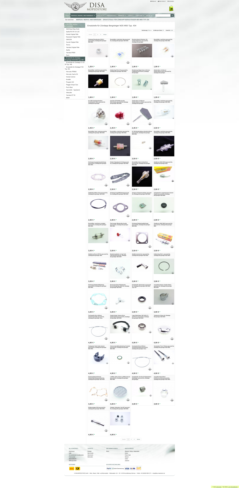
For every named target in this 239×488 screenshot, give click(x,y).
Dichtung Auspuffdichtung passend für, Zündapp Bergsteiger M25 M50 (119, 193)
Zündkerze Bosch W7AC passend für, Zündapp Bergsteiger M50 (98, 254)
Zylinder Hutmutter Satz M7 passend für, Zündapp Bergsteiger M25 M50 (119, 408)
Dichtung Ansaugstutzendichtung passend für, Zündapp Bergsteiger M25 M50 (97, 163)
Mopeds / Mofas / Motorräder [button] (82, 15)
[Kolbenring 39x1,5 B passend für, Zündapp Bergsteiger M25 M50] (120, 81)
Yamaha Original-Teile (72, 47)
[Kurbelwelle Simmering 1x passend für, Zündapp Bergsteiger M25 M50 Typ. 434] (142, 299)
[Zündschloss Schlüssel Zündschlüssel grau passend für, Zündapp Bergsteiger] (164, 84)
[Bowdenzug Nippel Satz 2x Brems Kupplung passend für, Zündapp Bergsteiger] (142, 82)
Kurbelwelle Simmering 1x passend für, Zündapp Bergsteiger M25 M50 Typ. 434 (141, 286)
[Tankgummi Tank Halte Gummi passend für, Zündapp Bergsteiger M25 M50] (98, 357)
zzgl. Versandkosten (233, 486)
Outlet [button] (131, 15)
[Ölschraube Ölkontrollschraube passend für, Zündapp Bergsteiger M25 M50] (120, 234)
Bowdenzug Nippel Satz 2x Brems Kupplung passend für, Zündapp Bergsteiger (141, 71)
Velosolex (69, 92)
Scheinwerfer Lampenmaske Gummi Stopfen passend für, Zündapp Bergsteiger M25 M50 (163, 194)
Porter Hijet (128, 455)
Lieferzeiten (218, 486)
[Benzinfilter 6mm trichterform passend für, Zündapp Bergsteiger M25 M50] (142, 176)
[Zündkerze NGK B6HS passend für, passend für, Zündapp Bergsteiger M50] (164, 238)
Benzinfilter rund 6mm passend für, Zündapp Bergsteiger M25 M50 (163, 40)
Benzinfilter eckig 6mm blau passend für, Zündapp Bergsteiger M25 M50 (120, 40)
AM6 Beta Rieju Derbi (72, 29)
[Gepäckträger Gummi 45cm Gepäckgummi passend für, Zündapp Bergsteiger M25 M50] (120, 326)
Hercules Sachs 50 (72, 74)
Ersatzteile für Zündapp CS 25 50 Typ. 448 (74, 63)
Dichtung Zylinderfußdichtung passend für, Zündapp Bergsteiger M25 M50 (97, 286)
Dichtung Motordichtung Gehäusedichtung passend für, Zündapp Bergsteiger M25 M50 (96, 378)
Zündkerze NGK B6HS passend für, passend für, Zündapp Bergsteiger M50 (163, 225)
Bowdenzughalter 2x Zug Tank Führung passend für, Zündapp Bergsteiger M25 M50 (118, 255)
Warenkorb (90, 455)
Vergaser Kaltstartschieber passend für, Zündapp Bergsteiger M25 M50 (141, 193)
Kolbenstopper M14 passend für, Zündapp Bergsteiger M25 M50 (96, 408)
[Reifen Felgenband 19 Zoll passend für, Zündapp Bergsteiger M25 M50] (120, 176)
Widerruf (153, 1)
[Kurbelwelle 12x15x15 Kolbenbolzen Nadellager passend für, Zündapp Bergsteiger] (142, 388)
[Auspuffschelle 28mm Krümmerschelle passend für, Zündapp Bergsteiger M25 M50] (164, 391)
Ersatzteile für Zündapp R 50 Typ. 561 (74, 68)
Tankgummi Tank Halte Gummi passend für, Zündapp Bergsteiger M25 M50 (97, 347)
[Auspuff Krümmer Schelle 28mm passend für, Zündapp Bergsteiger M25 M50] (164, 297)
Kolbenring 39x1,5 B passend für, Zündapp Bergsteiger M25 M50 (119, 70)
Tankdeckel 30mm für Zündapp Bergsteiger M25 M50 (162, 316)
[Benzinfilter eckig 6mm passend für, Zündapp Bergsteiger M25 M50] (120, 146)
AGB (70, 453)
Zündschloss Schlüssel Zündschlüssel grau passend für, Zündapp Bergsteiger (162, 71)
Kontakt (89, 451)
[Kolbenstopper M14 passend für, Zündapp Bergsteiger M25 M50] (98, 422)
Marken (127, 457)
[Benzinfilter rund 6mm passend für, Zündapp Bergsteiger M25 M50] (164, 50)
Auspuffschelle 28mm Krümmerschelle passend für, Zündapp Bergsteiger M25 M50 (162, 378)
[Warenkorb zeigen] (171, 8)
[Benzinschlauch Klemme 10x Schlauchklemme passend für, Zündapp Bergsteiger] (142, 50)
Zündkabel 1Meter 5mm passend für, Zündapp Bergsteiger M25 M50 (98, 193)
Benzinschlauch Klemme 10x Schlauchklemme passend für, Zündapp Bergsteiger (140, 41)
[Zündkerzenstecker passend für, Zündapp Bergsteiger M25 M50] (142, 265)
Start (67, 15)
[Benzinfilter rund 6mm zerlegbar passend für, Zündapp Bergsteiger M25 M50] (98, 235)
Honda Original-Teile (72, 34)
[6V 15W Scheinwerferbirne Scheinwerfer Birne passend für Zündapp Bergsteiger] (98, 115)
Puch (67, 55)
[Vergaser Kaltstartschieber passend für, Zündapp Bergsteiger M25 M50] (142, 204)
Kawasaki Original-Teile (73, 37)
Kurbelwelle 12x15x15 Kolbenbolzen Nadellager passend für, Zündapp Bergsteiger (141, 378)
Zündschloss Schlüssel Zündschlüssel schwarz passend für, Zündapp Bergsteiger (141, 102)
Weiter (105, 34)
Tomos (68, 45)
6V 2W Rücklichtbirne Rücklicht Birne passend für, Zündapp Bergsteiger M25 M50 (142, 133)
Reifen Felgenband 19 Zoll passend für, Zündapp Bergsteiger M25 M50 (119, 162)
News (107, 451)
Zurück (90, 34)
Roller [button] (100, 15)
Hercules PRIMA (71, 71)
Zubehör (127, 460)
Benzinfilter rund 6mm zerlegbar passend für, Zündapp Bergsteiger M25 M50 (97, 225)
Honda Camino (70, 77)
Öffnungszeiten (73, 460)
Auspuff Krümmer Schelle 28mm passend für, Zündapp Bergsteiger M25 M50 (163, 286)
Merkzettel (90, 457)
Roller (126, 453)
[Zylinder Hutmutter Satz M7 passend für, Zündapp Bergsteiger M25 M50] (120, 418)
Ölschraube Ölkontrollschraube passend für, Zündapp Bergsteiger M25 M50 (119, 225)
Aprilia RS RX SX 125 (72, 31)
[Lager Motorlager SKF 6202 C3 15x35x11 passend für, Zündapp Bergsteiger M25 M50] (142, 326)
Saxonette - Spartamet (73, 90)
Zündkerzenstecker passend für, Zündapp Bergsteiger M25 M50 (140, 254)
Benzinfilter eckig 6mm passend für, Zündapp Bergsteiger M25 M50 (119, 132)
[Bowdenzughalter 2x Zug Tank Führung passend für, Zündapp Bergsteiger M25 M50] (120, 268)
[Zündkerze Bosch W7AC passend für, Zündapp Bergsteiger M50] (98, 265)
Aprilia (68, 50)
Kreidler (68, 79)
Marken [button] (121, 15)
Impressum (72, 451)
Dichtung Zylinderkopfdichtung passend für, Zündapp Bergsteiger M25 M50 (141, 225)
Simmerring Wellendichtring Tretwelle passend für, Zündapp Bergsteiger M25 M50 (120, 347)
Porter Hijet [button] (111, 15)
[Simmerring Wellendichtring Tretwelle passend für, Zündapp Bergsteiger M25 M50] (120, 357)
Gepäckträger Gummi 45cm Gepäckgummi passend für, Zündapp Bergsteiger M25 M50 (120, 317)
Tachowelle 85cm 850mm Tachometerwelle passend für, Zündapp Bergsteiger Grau (140, 347)
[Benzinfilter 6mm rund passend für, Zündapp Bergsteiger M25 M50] (98, 142)
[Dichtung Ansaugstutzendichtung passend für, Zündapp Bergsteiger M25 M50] (98, 176)
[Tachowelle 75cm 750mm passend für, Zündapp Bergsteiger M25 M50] (164, 357)
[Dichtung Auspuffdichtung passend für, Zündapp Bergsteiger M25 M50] (120, 207)
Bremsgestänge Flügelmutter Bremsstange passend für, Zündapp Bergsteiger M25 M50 (119, 286)
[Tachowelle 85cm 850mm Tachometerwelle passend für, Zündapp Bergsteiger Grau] (142, 360)
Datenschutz (72, 457)
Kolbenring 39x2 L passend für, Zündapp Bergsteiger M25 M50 (162, 254)
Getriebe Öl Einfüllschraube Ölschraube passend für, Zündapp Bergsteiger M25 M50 (119, 102)
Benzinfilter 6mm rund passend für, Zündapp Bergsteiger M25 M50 (97, 132)
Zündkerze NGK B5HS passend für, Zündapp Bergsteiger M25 (163, 162)
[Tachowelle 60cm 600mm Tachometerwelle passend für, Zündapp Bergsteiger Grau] (98, 330)
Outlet (126, 458)
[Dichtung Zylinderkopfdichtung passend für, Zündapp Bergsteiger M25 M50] (142, 238)
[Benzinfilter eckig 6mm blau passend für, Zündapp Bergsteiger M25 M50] (120, 54)
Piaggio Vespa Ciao (72, 84)
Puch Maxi (69, 87)
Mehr (148, 15)
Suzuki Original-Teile (72, 42)
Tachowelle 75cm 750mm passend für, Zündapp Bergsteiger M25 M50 (164, 346)
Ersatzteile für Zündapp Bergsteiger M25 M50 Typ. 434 (126, 19)
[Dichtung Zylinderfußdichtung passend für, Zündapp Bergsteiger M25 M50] (98, 299)
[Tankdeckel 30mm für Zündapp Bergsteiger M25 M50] (164, 330)
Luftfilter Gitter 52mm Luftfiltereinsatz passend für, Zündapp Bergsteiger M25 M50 (120, 378)
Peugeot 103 (70, 82)
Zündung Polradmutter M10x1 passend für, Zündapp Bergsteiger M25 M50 (97, 41)
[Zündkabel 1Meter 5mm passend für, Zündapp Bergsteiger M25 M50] (98, 203)
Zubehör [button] (139, 15)
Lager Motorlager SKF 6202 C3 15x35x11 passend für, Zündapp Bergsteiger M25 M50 (140, 317)
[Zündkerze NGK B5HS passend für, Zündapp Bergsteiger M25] (164, 174)
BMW (68, 98)
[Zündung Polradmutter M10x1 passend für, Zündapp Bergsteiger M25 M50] (98, 50)
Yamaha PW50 (70, 52)
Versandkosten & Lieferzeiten (76, 455)
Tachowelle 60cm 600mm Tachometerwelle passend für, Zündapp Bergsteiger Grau (96, 317)
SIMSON (69, 39)
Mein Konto (90, 453)
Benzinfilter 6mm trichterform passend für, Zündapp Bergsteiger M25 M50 (141, 163)
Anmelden (171, 1)
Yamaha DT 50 (70, 95)
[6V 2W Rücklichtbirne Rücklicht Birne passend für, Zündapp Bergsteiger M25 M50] (142, 142)
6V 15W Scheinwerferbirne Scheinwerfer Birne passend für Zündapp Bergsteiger (96, 102)
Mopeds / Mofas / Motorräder (88, 19)
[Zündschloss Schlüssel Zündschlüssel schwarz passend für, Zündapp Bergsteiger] (142, 115)
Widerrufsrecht (72, 458)
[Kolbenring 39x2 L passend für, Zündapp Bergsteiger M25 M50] (164, 266)
